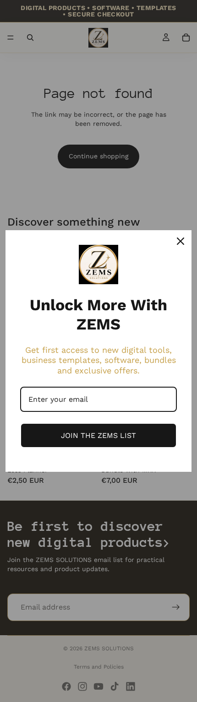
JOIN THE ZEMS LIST (98, 435)
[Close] (181, 241)
